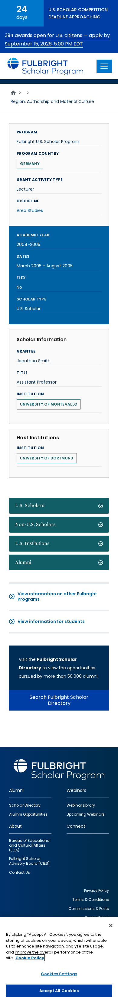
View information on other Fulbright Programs (57, 596)
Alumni (23, 562)
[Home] (45, 66)
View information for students (51, 621)
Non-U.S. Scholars (35, 524)
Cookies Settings (59, 974)
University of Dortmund (47, 458)
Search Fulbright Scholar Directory (59, 700)
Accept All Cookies (58, 991)
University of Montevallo (48, 404)
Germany (30, 163)
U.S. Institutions (32, 543)
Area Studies (30, 210)
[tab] (59, 506)
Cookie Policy (29, 958)
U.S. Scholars (29, 506)
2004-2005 (28, 244)
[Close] (110, 925)
